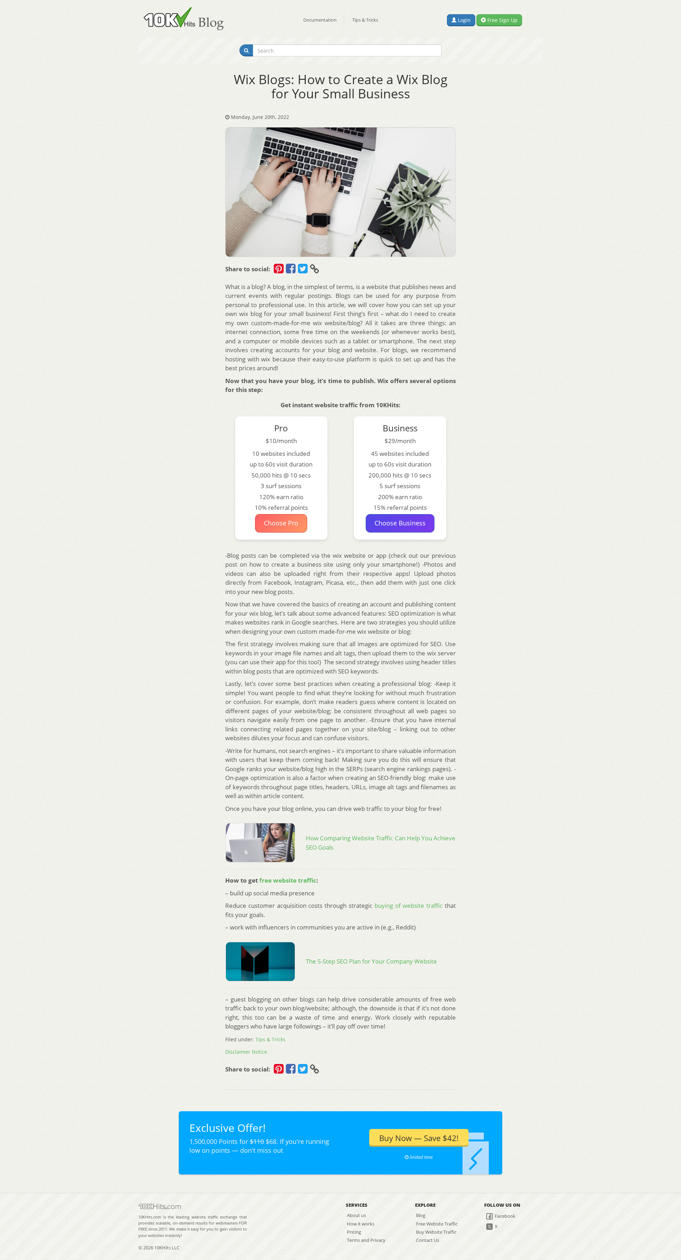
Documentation (320, 20)
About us (356, 1215)
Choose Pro (281, 523)
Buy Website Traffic (436, 1232)
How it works (361, 1224)
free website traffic (287, 880)
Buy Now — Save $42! (419, 1138)
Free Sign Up (501, 20)
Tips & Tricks (365, 20)
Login (463, 20)
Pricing (354, 1232)
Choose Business (400, 523)
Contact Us (427, 1240)
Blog (420, 1215)
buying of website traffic (409, 905)
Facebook (504, 1216)
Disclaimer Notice (246, 1051)
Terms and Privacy (366, 1240)
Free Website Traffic (437, 1224)
